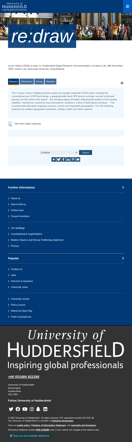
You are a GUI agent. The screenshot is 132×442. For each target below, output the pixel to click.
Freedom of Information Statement (48, 425)
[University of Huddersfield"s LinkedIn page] (45, 409)
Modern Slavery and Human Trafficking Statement (37, 240)
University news (19, 287)
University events (20, 298)
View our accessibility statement (30, 435)
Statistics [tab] (50, 81)
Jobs (13, 275)
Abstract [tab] (13, 81)
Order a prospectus (21, 316)
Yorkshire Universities (62, 421)
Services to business (22, 281)
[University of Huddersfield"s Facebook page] (18, 409)
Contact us (16, 269)
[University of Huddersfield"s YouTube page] (25, 409)
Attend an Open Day (21, 310)
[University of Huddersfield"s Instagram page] (32, 409)
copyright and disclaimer (83, 425)
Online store (17, 210)
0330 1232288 (42, 430)
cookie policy (23, 425)
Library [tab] (39, 81)
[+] (122, 83)
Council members (20, 216)
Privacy (15, 245)
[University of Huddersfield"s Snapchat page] (39, 409)
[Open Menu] (127, 6)
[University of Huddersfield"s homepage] (66, 350)
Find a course (18, 304)
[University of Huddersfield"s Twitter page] (11, 409)
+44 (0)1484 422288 (23, 376)
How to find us (18, 204)
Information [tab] (27, 81)
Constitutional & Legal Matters (26, 234)
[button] (10, 124)
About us (15, 198)
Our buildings (18, 228)
